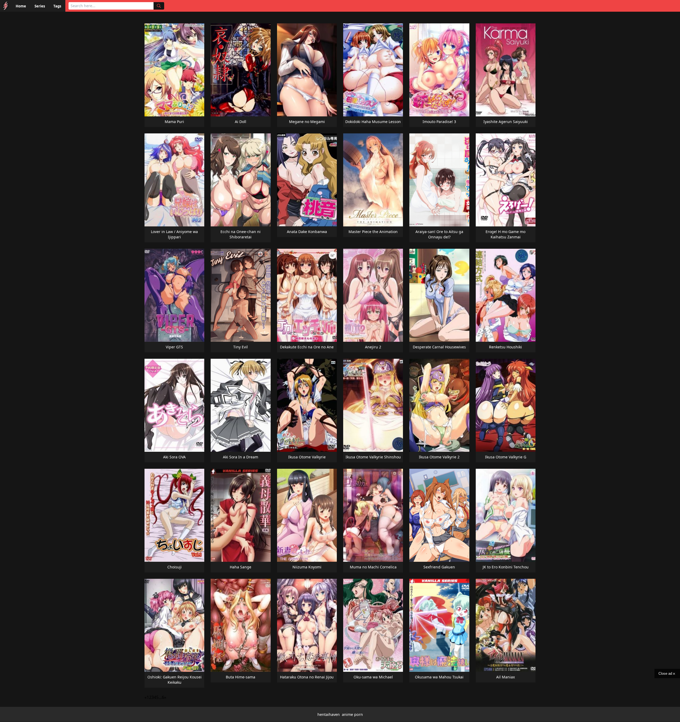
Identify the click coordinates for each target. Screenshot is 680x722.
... (160, 697)
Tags (57, 6)
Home (21, 6)
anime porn (352, 714)
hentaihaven (328, 714)
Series (40, 6)
